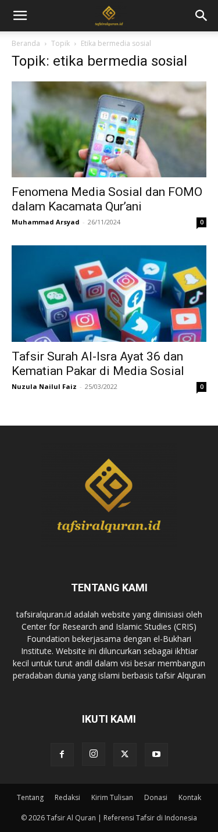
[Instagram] (93, 754)
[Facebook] (62, 754)
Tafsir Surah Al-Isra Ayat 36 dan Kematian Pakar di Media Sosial (98, 363)
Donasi (155, 797)
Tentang (30, 797)
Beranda (26, 43)
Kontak (189, 797)
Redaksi (67, 797)
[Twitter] (125, 754)
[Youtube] (156, 754)
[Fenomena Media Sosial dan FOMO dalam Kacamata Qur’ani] (109, 129)
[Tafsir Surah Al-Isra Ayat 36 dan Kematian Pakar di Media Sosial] (109, 293)
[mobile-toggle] (19, 15)
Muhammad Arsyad (46, 221)
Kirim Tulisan (112, 797)
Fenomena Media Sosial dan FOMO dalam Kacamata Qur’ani (107, 199)
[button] (201, 15)
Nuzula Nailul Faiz (44, 386)
